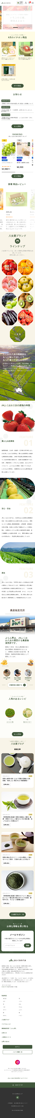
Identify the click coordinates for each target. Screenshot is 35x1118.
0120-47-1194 (5, 986)
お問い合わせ (5, 1041)
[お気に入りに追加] (13, 158)
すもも (20, 1007)
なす (4, 1001)
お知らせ (4, 1032)
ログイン (17, 1046)
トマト (20, 1001)
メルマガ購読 (16, 1052)
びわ (20, 1004)
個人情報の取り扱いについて (20, 1103)
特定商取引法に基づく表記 (17, 1106)
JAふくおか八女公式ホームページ (17, 1078)
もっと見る (17, 734)
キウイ (4, 1009)
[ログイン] (26, 3)
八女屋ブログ (5, 1019)
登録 (27, 945)
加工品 (4, 998)
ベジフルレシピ (6, 1024)
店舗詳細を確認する (15, 685)
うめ (4, 1007)
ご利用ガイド (5, 1037)
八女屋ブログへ (16, 914)
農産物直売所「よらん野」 (9, 1028)
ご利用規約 (10, 1103)
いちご (20, 1015)
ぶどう (20, 1009)
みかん (4, 1015)
